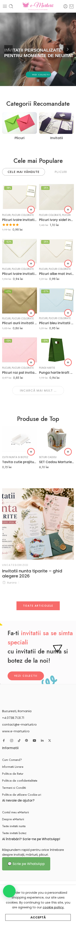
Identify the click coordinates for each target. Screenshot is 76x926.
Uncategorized (15, 565)
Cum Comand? (12, 760)
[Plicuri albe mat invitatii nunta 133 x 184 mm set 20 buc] (56, 251)
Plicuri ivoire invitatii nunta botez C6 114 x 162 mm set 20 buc (19, 274)
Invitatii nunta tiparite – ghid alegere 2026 (32, 573)
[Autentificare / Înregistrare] (65, 6)
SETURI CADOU (48, 457)
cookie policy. (53, 907)
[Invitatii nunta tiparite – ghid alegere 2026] (38, 524)
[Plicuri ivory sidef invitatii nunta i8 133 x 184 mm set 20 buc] (56, 197)
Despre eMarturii (13, 819)
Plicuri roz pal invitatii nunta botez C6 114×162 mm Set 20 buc (19, 372)
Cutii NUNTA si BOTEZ (15, 457)
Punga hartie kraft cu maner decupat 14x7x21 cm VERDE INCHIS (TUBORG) (56, 372)
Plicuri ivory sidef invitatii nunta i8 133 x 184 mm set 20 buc (56, 220)
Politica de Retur (12, 773)
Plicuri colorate (23, 215)
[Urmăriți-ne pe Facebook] (3, 740)
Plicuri (6, 215)
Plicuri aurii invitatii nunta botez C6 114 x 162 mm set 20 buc (19, 323)
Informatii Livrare (12, 766)
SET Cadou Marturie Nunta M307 (56, 462)
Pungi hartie (47, 368)
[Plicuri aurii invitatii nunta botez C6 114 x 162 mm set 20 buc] (19, 300)
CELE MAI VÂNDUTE (23, 172)
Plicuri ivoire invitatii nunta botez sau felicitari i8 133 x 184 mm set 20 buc (19, 220)
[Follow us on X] (49, 740)
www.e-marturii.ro (16, 731)
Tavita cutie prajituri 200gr (19, 462)
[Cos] (71, 6)
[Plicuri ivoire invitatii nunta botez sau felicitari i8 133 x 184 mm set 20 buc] (19, 197)
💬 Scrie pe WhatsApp (26, 863)
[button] (31, 209)
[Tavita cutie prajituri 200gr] (19, 439)
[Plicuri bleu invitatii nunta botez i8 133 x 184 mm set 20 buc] (56, 300)
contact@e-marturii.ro (19, 724)
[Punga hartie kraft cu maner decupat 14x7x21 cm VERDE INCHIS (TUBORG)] (56, 350)
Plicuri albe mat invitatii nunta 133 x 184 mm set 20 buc (56, 274)
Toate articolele (38, 605)
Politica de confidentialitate (19, 780)
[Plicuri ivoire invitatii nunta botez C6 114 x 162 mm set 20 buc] (19, 251)
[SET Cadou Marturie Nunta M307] (56, 439)
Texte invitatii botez (14, 833)
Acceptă (38, 917)
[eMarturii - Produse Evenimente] (37, 6)
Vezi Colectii (25, 676)
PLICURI (61, 172)
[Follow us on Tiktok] (19, 740)
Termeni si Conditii (14, 787)
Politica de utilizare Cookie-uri (21, 794)
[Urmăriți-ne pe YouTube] (34, 740)
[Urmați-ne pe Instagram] (12, 740)
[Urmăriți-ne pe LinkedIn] (42, 740)
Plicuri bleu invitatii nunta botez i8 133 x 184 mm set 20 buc (56, 323)
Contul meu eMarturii (15, 812)
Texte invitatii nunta (14, 826)
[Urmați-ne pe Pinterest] (26, 740)
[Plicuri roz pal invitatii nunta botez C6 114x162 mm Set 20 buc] (19, 350)
